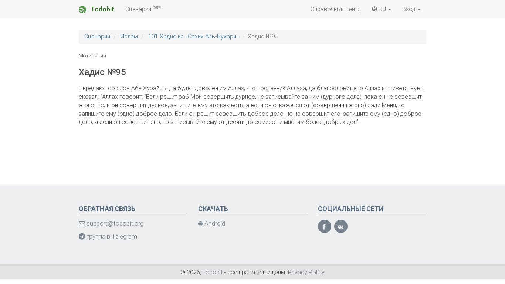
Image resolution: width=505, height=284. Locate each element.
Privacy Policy (306, 272)
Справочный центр (336, 9)
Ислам (129, 36)
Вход (409, 9)
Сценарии (143, 9)
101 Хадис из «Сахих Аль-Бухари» (193, 36)
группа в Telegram (111, 236)
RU (382, 9)
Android (214, 223)
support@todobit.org (114, 223)
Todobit (101, 9)
